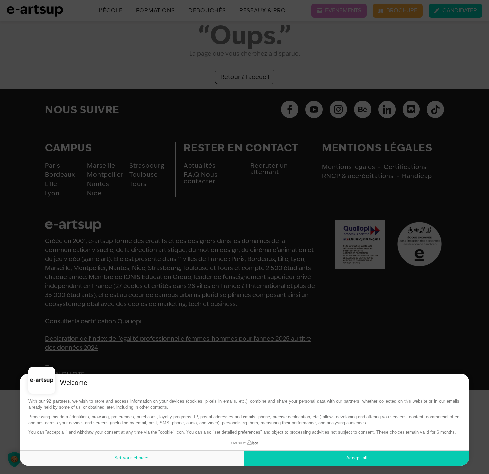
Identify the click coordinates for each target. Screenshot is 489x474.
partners (61, 401)
